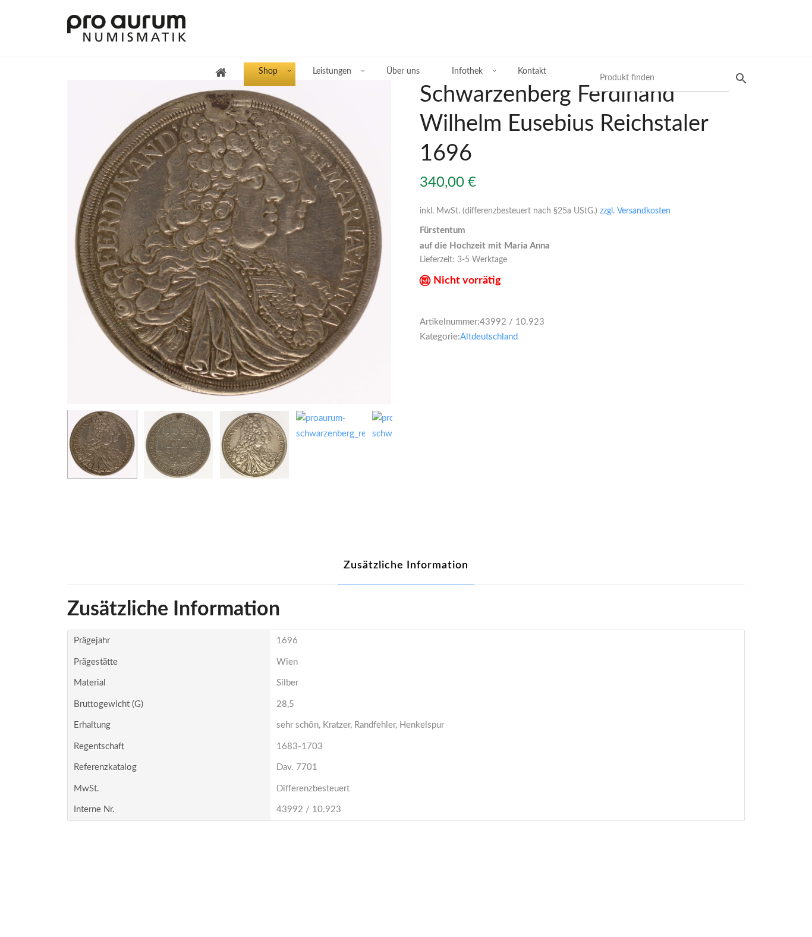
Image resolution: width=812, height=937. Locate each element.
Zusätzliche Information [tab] (406, 565)
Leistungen (332, 71)
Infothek (467, 71)
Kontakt (532, 71)
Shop (268, 71)
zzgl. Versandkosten (635, 211)
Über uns (403, 71)
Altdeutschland (489, 336)
